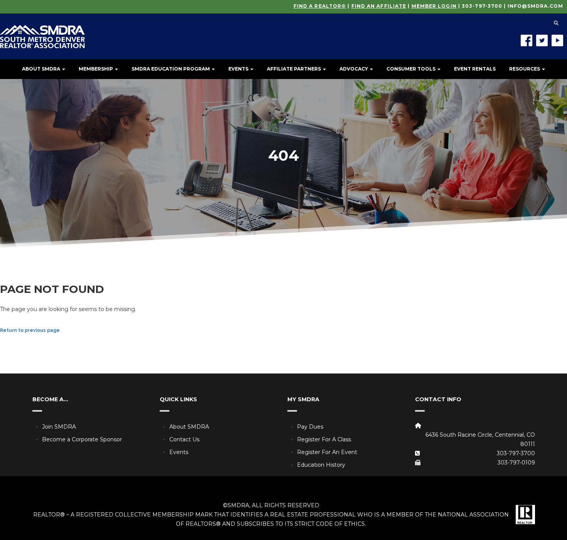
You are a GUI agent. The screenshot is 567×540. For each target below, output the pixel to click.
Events (239, 69)
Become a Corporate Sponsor (82, 439)
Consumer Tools (411, 69)
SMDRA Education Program (171, 69)
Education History (321, 464)
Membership (96, 69)
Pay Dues (310, 426)
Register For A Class (324, 439)
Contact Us (184, 439)
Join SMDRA (59, 426)
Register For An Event (327, 452)
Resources (525, 69)
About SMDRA (41, 69)
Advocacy (354, 69)
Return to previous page (30, 330)
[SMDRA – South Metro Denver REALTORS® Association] (42, 30)
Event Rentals (475, 69)
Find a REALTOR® (320, 6)
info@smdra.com (535, 6)
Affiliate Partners (294, 69)
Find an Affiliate (379, 6)
